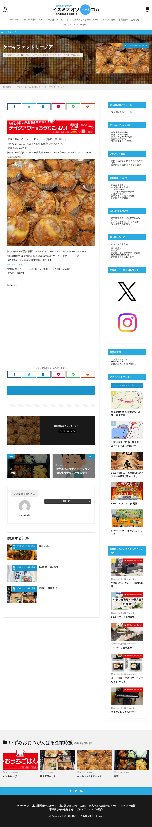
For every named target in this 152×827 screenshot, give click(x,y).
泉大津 (66, 55)
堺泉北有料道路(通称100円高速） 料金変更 (125, 413)
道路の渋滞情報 (118, 138)
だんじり (115, 246)
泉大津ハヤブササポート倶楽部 (125, 252)
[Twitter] (29, 106)
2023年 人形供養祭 (121, 647)
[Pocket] (58, 106)
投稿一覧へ (66, 501)
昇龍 (116, 776)
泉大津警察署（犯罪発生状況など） (125, 219)
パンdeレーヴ (10, 776)
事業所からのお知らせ (129, 19)
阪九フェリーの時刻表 (121, 136)
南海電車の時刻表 (119, 132)
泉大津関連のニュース (34, 19)
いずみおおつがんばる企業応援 (35, 55)
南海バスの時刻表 (119, 134)
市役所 (114, 250)
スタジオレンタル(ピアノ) (124, 712)
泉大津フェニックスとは (59, 19)
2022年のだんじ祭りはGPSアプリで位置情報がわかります (127, 474)
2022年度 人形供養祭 (122, 617)
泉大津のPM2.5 (118, 189)
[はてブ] (44, 106)
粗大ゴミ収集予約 (119, 244)
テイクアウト (57, 55)
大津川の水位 (117, 193)
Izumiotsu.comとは (120, 254)
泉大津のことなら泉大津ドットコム (85, 816)
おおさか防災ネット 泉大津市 (125, 222)
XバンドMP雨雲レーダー (122, 191)
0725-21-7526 (15, 264)
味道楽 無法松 (48, 566)
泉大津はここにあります (122, 256)
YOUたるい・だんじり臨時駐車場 (127, 585)
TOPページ (15, 19)
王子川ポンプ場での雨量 (122, 195)
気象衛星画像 (117, 185)
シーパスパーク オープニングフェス (127, 532)
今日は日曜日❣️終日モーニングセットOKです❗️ (127, 680)
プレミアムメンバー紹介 (74, 24)
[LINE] (73, 106)
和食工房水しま (48, 588)
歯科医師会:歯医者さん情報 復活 (126, 165)
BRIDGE (44, 545)
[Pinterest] (88, 106)
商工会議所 (116, 248)
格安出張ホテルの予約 (121, 140)
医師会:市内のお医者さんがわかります (127, 162)
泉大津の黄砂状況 (119, 197)
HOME (8, 87)
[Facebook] (14, 106)
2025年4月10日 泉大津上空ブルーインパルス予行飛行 (126, 444)
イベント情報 (109, 19)
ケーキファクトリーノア (54, 87)
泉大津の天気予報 (119, 187)
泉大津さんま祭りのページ (86, 19)
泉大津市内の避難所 (120, 224)
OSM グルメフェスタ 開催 (124, 503)
